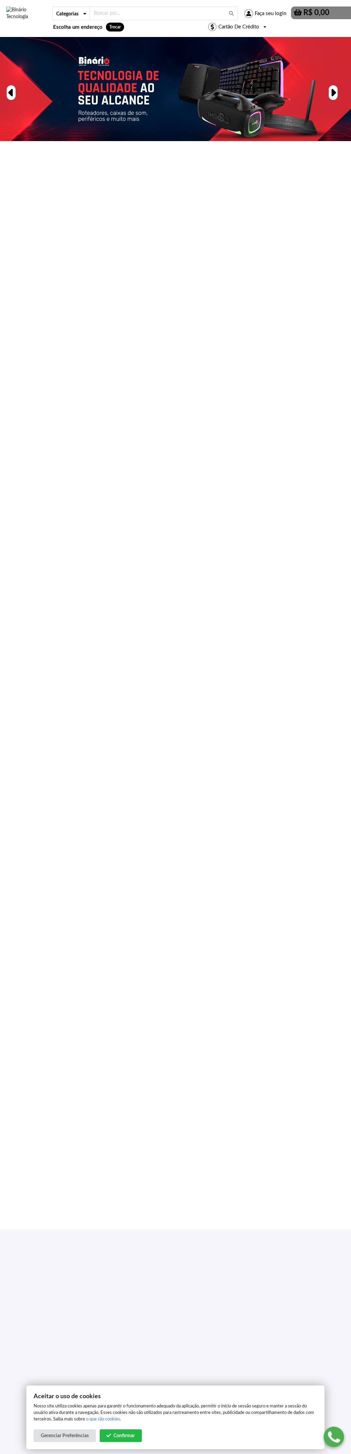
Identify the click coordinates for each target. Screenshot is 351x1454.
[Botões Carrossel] (10, 88)
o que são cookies (103, 1419)
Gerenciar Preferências (65, 1435)
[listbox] (71, 13)
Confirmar (124, 1435)
